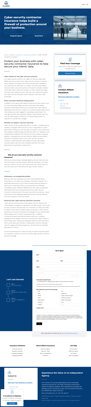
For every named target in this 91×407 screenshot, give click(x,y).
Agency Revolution (65, 396)
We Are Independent (45, 353)
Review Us (45, 355)
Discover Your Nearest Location (20, 383)
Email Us (62, 106)
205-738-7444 (64, 103)
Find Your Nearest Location (68, 97)
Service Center (73, 349)
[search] (79, 4)
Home (6, 55)
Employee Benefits (17, 355)
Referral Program (73, 351)
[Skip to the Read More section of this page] (37, 36)
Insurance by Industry (30, 55)
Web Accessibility (73, 355)
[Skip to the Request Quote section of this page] (14, 36)
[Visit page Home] (6, 4)
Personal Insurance (17, 349)
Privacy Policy (45, 398)
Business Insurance (15, 55)
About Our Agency (45, 349)
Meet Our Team (45, 351)
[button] (85, 4)
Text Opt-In (73, 353)
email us (75, 333)
